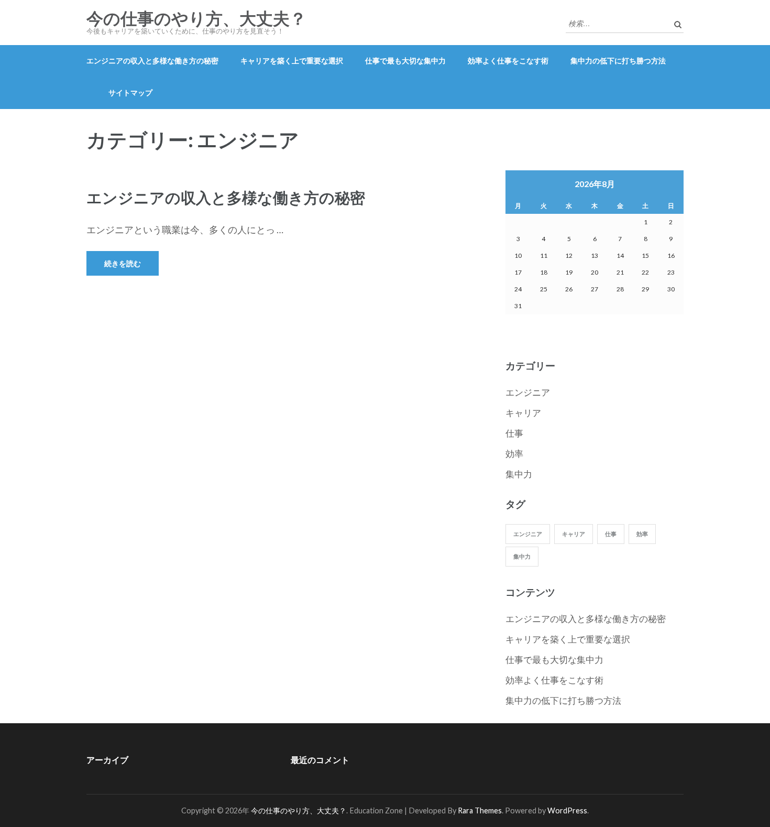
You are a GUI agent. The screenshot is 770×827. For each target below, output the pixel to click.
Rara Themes (480, 810)
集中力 (518, 474)
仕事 (514, 433)
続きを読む (122, 263)
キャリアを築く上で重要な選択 (291, 60)
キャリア (523, 412)
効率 (514, 453)
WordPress (567, 810)
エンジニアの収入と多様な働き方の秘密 (152, 60)
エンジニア (527, 392)
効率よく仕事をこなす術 (508, 60)
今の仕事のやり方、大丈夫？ (196, 19)
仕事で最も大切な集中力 (405, 60)
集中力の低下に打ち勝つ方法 (618, 60)
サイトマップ (130, 92)
